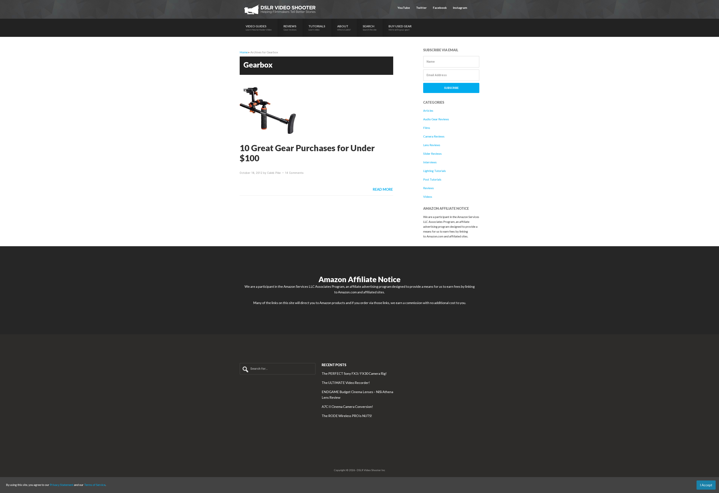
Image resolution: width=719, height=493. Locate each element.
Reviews (428, 188)
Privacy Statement (61, 484)
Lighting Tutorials (434, 171)
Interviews (430, 162)
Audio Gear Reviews (436, 119)
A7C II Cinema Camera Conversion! (347, 407)
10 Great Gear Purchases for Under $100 (307, 153)
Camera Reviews (434, 136)
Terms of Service (94, 484)
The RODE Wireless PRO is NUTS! (347, 416)
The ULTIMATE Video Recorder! (346, 383)
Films (426, 127)
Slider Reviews (432, 153)
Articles (428, 110)
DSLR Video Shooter (280, 9)
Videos (427, 196)
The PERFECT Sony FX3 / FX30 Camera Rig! (354, 373)
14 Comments (294, 173)
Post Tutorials (432, 179)
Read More (383, 189)
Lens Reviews (431, 145)
